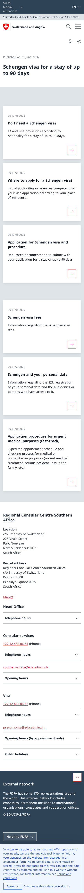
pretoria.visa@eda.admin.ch (23, 727)
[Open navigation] (78, 27)
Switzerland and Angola (28, 27)
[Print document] (70, 41)
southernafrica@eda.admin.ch (25, 667)
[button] (77, 777)
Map (6, 597)
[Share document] (79, 41)
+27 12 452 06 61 (15, 644)
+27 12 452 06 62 (15, 704)
